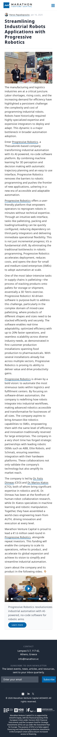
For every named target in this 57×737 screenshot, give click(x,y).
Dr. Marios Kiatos (37, 482)
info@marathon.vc (28, 659)
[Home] (18, 5)
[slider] (13, 598)
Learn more (17, 624)
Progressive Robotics (25, 142)
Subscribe (49, 679)
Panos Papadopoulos (19, 14)
